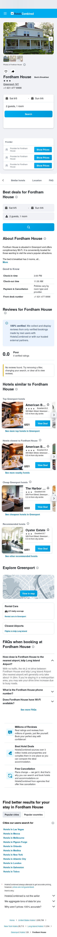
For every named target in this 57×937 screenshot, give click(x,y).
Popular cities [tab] (12, 814)
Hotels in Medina (12, 850)
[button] (5, 13)
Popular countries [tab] (33, 814)
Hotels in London (12, 863)
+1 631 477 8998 (12, 87)
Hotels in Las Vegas (13, 829)
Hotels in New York (13, 854)
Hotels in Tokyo (11, 871)
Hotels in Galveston (13, 867)
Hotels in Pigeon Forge (15, 841)
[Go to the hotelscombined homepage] (22, 13)
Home (12, 920)
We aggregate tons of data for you (23, 901)
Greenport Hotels (18, 932)
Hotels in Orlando (12, 846)
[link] (22, 431)
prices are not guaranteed (23, 887)
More (5, 262)
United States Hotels (26, 920)
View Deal (43, 423)
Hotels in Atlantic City (14, 858)
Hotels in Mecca (11, 833)
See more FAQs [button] (28, 709)
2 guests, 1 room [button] (15, 106)
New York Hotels (11, 926)
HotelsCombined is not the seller (22, 896)
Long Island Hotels (35, 926)
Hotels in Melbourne (13, 837)
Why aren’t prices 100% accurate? (23, 906)
